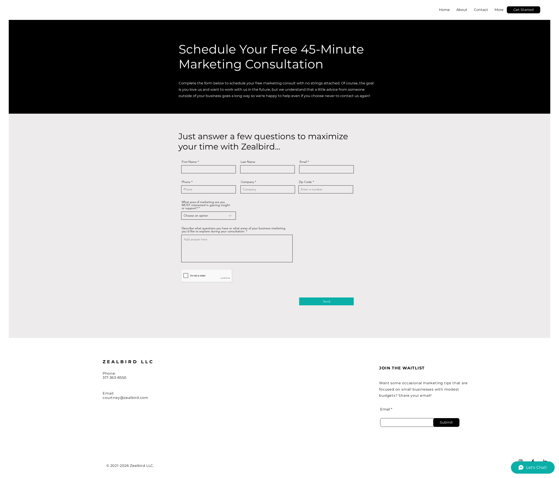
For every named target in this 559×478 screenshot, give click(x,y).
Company (247, 181)
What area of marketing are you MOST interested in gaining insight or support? (206, 205)
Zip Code (305, 181)
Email (303, 161)
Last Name (248, 161)
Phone (186, 181)
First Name (189, 161)
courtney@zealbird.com (125, 398)
